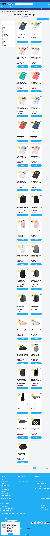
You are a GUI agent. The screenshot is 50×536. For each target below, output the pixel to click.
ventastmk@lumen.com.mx (8, 508)
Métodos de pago (39, 481)
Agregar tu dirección (44, 6)
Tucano (4, 42)
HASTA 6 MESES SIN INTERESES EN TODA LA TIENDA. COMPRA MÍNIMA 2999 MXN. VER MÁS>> (25, 8)
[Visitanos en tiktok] (32, 522)
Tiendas (2, 487)
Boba (4, 27)
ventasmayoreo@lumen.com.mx (10, 516)
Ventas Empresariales (5, 495)
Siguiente (46, 468)
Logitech (4, 32)
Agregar (22, 41)
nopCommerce (28, 528)
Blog (1, 479)
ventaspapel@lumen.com (42, 488)
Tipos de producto (4, 493)
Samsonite (5, 37)
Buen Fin (43, 505)
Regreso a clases (45, 503)
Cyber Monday (44, 509)
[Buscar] (31, 4)
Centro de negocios (6, 510)
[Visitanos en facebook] (38, 522)
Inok (4, 31)
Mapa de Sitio (3, 491)
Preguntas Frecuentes (23, 481)
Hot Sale (43, 501)
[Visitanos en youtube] (48, 522)
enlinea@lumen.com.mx (7, 501)
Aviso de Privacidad (39, 479)
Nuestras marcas (4, 489)
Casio (4, 28)
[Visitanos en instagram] (35, 522)
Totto (4, 41)
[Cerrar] (49, 8)
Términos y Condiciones (40, 483)
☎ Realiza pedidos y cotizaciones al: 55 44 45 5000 (24, 1)
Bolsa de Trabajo (4, 481)
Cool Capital (5, 30)
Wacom (4, 44)
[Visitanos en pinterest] (41, 522)
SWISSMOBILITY (6, 39)
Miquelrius (5, 34)
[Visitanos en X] (45, 522)
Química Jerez (6, 35)
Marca (8, 22)
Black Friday (44, 507)
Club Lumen (3, 483)
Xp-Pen (4, 45)
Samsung (5, 38)
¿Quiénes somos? (4, 485)
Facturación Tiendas (22, 479)
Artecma (5, 25)
